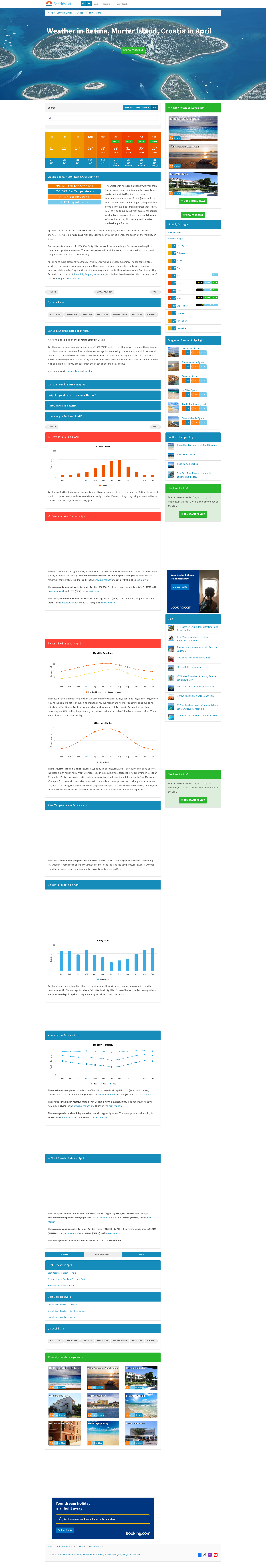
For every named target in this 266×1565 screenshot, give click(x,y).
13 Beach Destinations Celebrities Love (197, 715)
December (182, 328)
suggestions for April (69, 278)
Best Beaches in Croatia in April (62, 1272)
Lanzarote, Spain (191, 348)
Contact (92, 1554)
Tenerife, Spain (189, 376)
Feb (64, 136)
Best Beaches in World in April (61, 1285)
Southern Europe (64, 12)
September (99, 274)
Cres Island (102, 314)
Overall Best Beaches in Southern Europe (67, 1311)
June (76, 274)
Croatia (80, 12)
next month (141, 579)
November (182, 320)
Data (85, 1554)
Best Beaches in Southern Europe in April (66, 1279)
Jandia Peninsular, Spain (194, 404)
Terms (100, 1554)
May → (155, 292)
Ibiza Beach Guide (186, 454)
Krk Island (137, 314)
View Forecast (134, 50)
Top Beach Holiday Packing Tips (193, 657)
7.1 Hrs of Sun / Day (74, 196)
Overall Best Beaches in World (61, 1317)
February (181, 253)
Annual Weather (104, 292)
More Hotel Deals (194, 200)
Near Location (142, 107)
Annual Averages (175, 238)
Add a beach (134, 1554)
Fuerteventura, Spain (193, 362)
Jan (51, 136)
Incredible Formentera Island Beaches (197, 445)
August (88, 274)
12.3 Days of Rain (74, 202)
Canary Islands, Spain (193, 418)
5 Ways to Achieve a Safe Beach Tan (195, 695)
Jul (128, 136)
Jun (115, 136)
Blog (96, 3)
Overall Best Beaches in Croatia (62, 1304)
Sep (154, 136)
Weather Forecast (176, 232)
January (180, 245)
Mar (77, 136)
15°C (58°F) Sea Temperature (73, 191)
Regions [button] (107, 3)
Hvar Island (71, 314)
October (181, 313)
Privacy (108, 1554)
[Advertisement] (103, 625)
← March (52, 292)
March (179, 260)
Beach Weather (67, 1554)
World (50, 12)
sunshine (89, 371)
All (154, 107)
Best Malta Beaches (187, 463)
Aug (141, 136)
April (179, 268)
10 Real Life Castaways (189, 666)
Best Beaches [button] (123, 3)
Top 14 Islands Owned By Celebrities (196, 686)
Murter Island (95, 12)
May (103, 136)
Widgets (117, 1554)
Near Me (128, 107)
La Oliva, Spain (189, 390)
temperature (73, 371)
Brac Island (55, 314)
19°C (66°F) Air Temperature (73, 186)
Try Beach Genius (194, 514)
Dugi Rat (151, 314)
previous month (102, 579)
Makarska (87, 314)
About (78, 1554)
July (82, 274)
